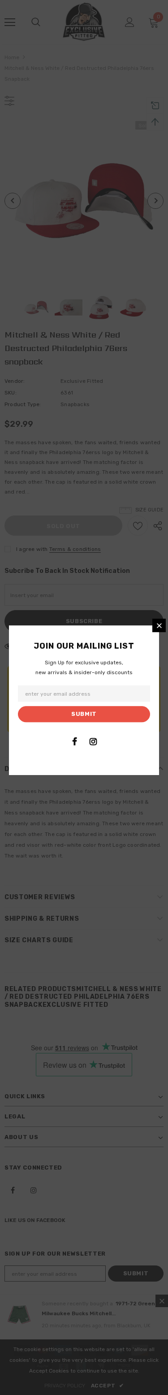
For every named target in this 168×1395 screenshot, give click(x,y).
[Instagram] (93, 741)
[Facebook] (75, 741)
